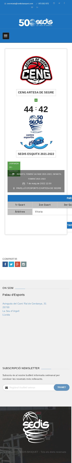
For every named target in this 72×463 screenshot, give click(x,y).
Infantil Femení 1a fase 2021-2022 (34, 174)
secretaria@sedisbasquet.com (20, 4)
